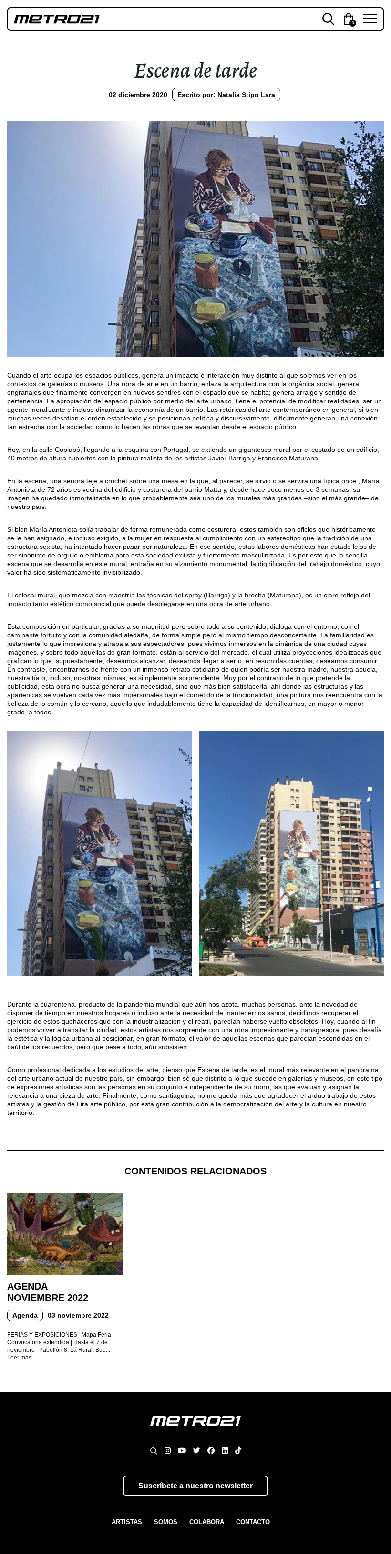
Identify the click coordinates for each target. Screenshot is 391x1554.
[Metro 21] (101, 19)
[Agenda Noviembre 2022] (65, 1233)
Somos (165, 1521)
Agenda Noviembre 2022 (47, 1292)
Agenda (25, 1315)
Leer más (19, 1357)
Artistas (127, 1521)
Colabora (206, 1521)
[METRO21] (195, 1430)
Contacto (253, 1521)
